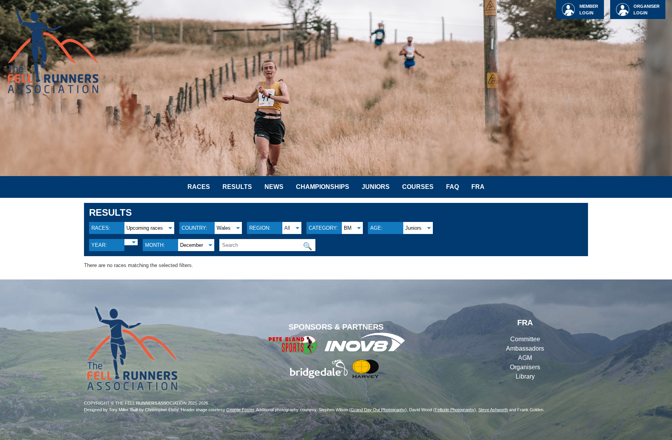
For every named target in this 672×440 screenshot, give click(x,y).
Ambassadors (525, 348)
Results (237, 186)
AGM (525, 357)
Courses (418, 186)
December (191, 245)
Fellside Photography (454, 409)
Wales (224, 228)
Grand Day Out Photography (378, 409)
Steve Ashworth (493, 409)
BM (348, 228)
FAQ (452, 186)
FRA (478, 186)
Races (198, 186)
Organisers (525, 367)
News (274, 186)
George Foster (240, 409)
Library (525, 376)
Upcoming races (144, 228)
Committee (525, 339)
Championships (322, 186)
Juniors (376, 186)
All (287, 228)
